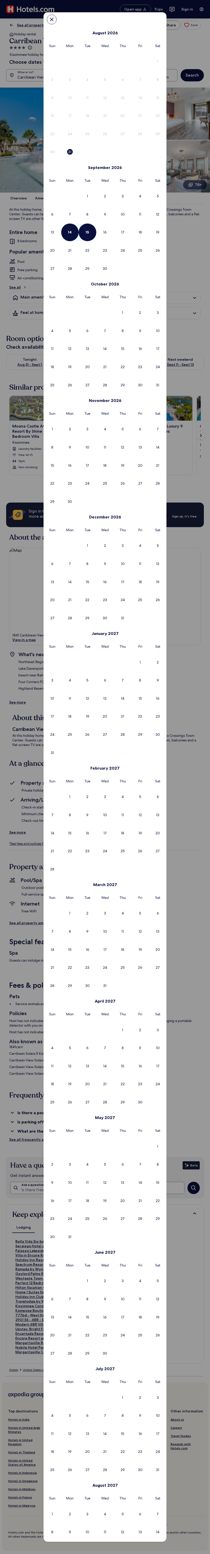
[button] (157, 61)
